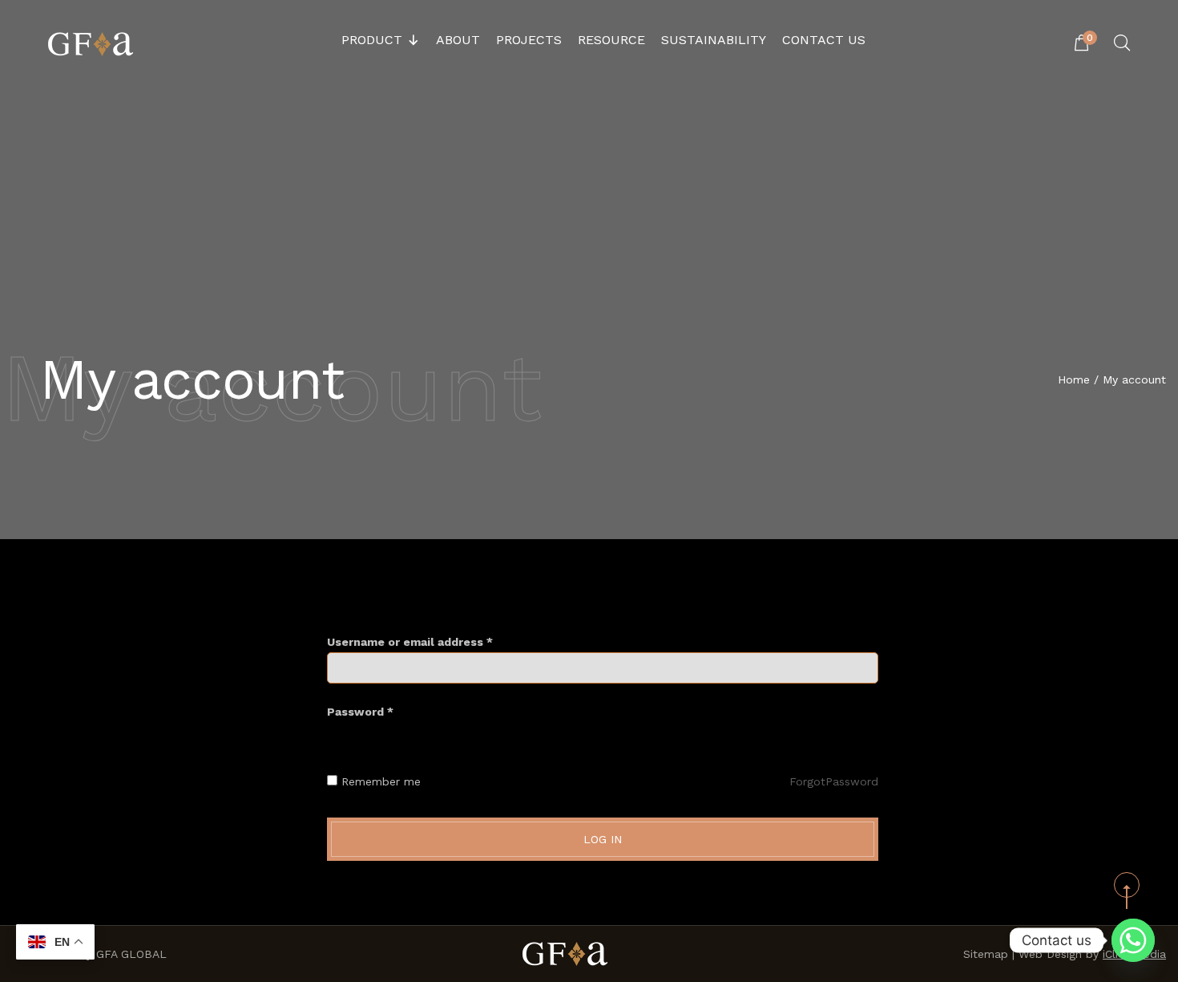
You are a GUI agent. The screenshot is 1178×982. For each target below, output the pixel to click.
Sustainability (713, 39)
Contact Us (823, 39)
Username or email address (410, 641)
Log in (602, 839)
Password (360, 711)
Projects (529, 39)
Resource (611, 39)
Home (1074, 379)
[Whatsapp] (1133, 940)
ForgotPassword (833, 781)
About (458, 39)
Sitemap (985, 954)
